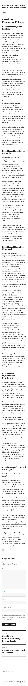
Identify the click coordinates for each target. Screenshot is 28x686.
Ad (3, 592)
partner (6, 550)
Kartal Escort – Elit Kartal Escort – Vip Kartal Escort (14, 6)
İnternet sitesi (7, 607)
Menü (4, 12)
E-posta (5, 599)
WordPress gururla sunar (18, 683)
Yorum (4, 568)
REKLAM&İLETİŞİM (8, 671)
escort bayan (5, 681)
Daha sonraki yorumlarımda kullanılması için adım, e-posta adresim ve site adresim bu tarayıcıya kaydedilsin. (13, 617)
